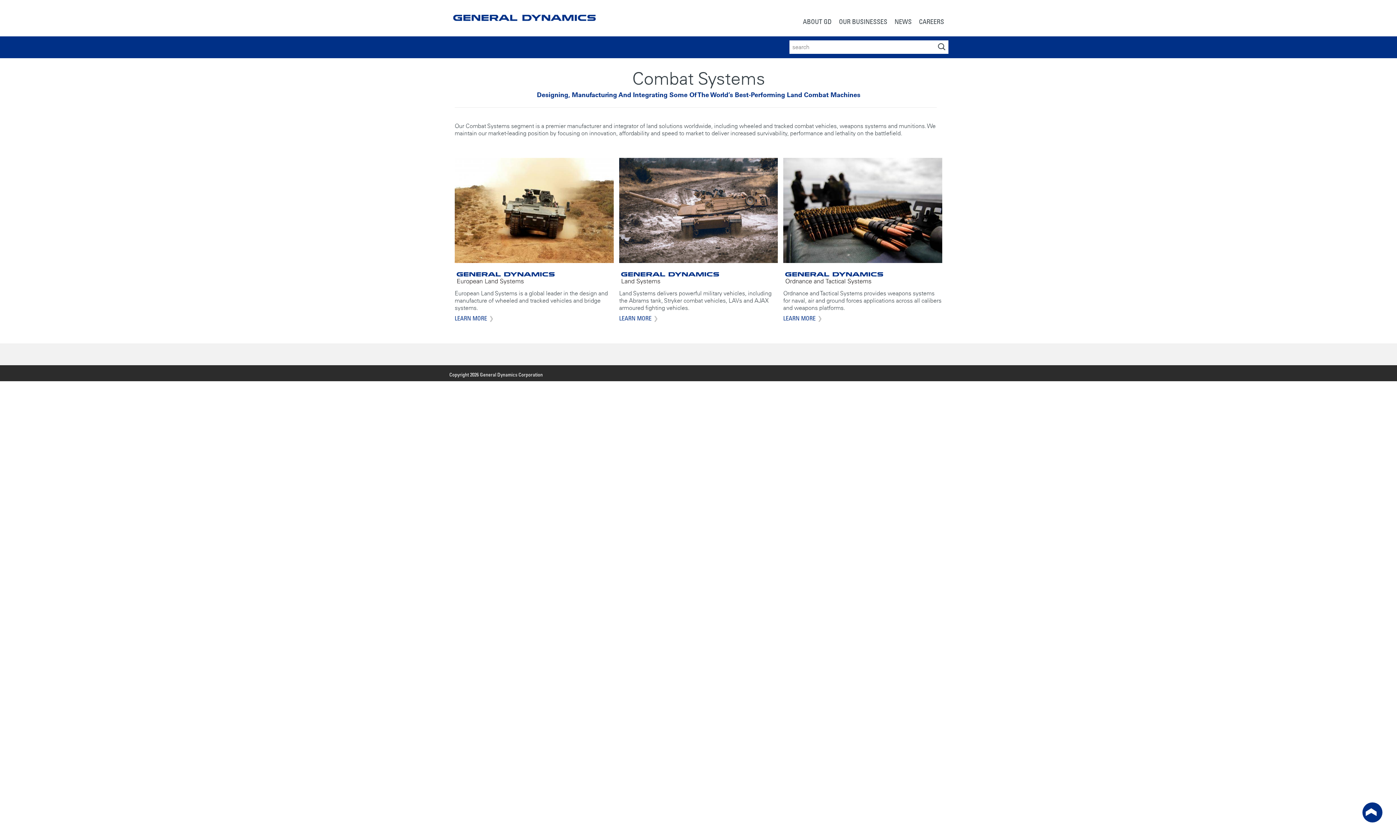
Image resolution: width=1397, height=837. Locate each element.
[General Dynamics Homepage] (524, 12)
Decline (715, 827)
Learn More (471, 318)
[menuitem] (817, 22)
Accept (676, 827)
